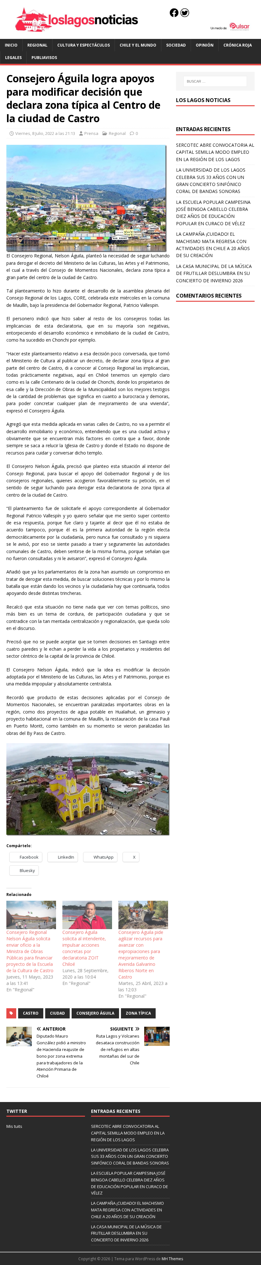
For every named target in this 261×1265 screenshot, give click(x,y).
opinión (205, 45)
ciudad (57, 1013)
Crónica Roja (237, 45)
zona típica (138, 1013)
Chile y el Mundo (138, 45)
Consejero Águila (95, 1013)
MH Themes (172, 1258)
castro (31, 1013)
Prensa (91, 133)
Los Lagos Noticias (203, 100)
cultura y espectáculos (83, 45)
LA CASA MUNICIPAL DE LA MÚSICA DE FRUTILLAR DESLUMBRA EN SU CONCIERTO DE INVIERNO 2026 (214, 273)
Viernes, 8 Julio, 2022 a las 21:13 (45, 133)
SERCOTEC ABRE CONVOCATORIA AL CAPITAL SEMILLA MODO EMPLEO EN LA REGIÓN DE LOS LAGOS (215, 152)
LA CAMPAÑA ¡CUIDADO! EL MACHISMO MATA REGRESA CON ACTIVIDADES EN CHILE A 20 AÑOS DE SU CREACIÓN (127, 1209)
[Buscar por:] (215, 81)
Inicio (11, 45)
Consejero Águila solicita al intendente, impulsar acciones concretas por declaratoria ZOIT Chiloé (84, 948)
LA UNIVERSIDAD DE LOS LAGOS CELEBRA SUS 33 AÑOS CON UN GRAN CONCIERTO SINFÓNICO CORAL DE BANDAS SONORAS (130, 1156)
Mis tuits (14, 1126)
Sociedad (176, 45)
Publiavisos (44, 57)
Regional (37, 45)
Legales (13, 57)
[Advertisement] (215, 346)
